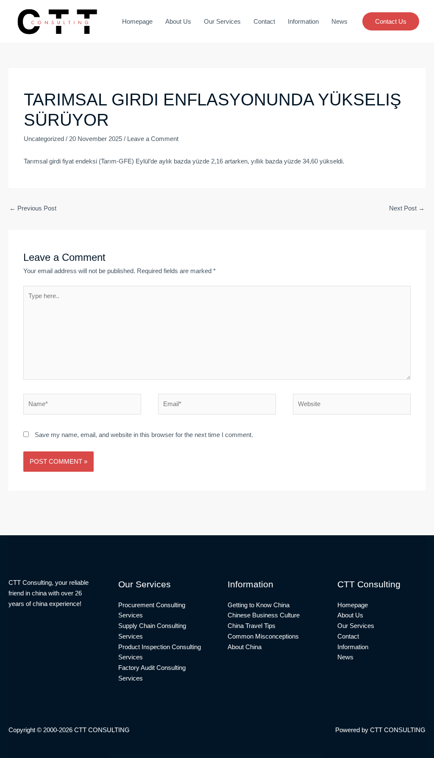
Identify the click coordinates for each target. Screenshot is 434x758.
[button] (390, 21)
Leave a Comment (152, 138)
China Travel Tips (251, 625)
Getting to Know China (258, 605)
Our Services (222, 21)
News (339, 21)
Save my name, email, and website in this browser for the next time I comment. (144, 434)
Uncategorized (44, 138)
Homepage (137, 21)
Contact (264, 21)
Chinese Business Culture (264, 615)
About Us (178, 21)
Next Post (407, 208)
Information (303, 21)
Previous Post (32, 208)
